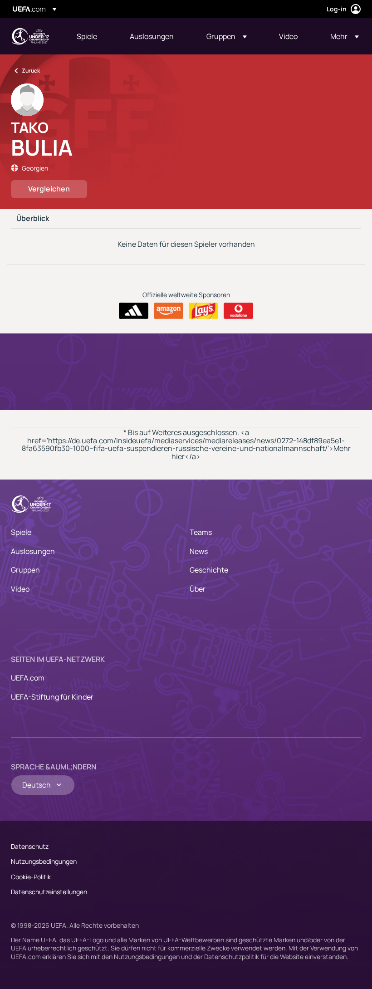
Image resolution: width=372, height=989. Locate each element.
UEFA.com (27, 678)
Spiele (21, 532)
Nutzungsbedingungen (44, 861)
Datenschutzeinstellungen (49, 891)
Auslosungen (33, 551)
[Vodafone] (238, 311)
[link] (87, 36)
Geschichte (209, 570)
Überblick (32, 219)
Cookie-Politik (31, 876)
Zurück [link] (31, 70)
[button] (227, 36)
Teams (201, 532)
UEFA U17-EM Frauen (30, 36)
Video (20, 589)
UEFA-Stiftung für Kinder (52, 697)
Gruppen (25, 570)
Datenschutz (30, 846)
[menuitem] (92, 36)
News (199, 551)
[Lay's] (203, 311)
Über (198, 589)
